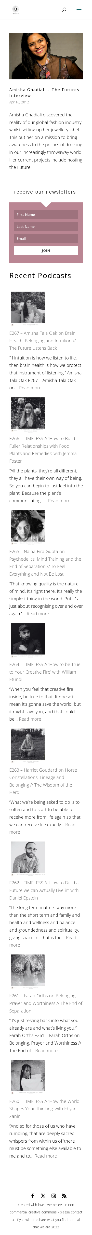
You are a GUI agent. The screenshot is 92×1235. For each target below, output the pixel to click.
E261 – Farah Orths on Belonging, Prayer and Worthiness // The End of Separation (45, 1003)
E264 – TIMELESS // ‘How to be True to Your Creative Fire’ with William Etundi (44, 671)
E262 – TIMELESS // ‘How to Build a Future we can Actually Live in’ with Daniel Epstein (44, 890)
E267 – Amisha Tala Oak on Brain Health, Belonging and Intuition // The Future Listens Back (42, 340)
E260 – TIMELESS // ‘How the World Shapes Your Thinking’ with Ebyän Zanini (44, 1108)
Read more (30, 388)
